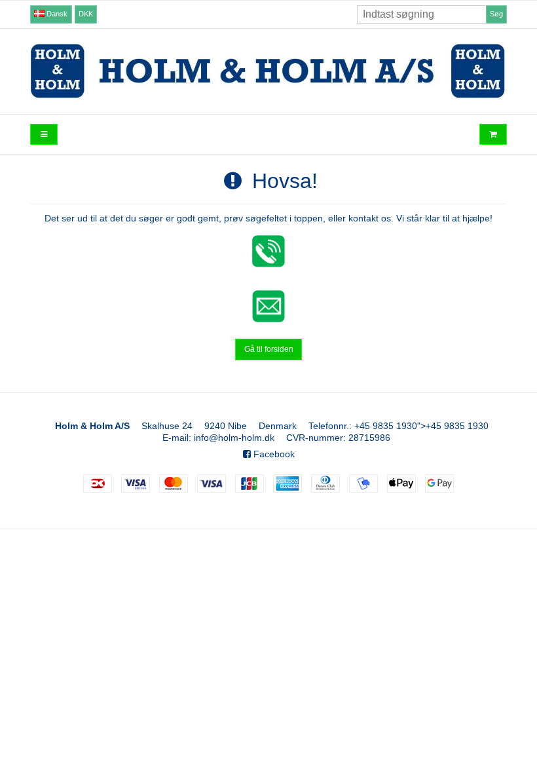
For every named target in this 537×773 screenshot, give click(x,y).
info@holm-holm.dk (234, 437)
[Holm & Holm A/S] (268, 71)
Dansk (56, 14)
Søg (496, 14)
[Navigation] (44, 134)
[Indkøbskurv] (493, 134)
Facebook (273, 454)
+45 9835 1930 (385, 426)
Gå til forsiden (268, 349)
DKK (86, 14)
